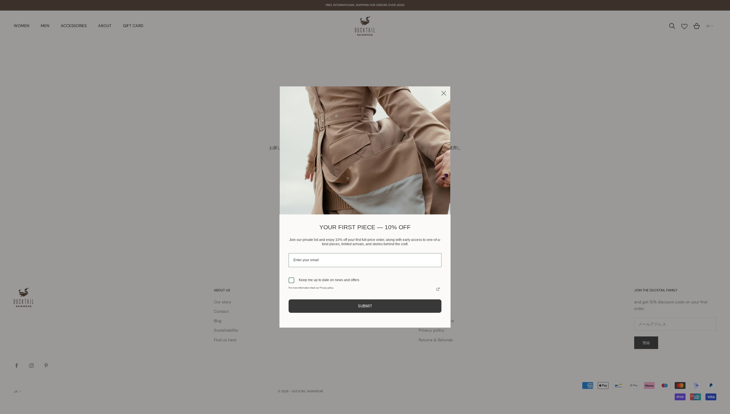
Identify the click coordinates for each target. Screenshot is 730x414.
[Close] (444, 93)
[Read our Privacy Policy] (438, 289)
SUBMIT (365, 306)
